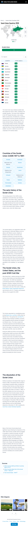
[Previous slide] (12, 513)
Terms (10, 521)
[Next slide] (15, 513)
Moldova (7, 91)
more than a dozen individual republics (12, 406)
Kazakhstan (7, 71)
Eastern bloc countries (11, 315)
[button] (26, 2)
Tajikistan (7, 74)
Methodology (22, 521)
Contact (14, 521)
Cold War (20, 316)
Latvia (6, 99)
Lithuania (7, 97)
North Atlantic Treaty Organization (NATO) (13, 288)
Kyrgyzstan (7, 85)
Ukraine (6, 66)
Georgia (6, 88)
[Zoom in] (25, 28)
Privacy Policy (5, 521)
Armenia (7, 94)
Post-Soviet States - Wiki (10, 472)
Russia (6, 63)
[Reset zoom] (25, 35)
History (2, 20)
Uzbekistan (7, 69)
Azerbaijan (7, 77)
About (18, 521)
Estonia (6, 102)
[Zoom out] (25, 32)
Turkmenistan (8, 83)
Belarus (6, 80)
